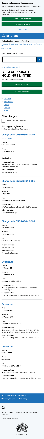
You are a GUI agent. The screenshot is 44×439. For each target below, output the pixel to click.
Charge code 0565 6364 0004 (18, 221)
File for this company (22, 92)
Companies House (12, 418)
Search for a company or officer (13, 53)
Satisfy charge (7, 138)
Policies (4, 412)
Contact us (18, 412)
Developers (5, 414)
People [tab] (6, 105)
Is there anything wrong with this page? (14, 399)
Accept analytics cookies (22, 19)
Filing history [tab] (8, 102)
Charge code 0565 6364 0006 (18, 134)
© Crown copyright (22, 434)
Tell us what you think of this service (13, 395)
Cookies (10, 412)
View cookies (22, 29)
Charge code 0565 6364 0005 (18, 180)
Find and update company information (15, 41)
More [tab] (6, 111)
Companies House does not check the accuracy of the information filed (22, 45)
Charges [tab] (7, 108)
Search (39, 59)
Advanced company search (11, 67)
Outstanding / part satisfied (16, 120)
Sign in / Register (6, 49)
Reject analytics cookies (22, 24)
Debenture (7, 261)
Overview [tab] (7, 98)
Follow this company (22, 84)
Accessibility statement (30, 412)
